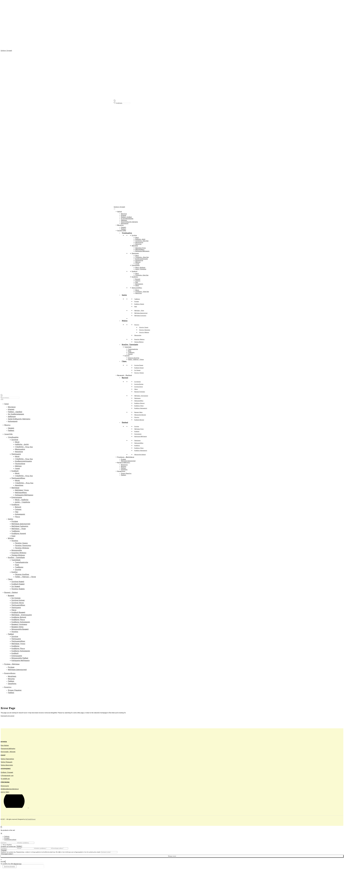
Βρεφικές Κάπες (138, 412)
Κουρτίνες (121, 471)
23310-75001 (5, 792)
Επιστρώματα (137, 434)
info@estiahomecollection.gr (10, 789)
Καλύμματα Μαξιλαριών (140, 436)
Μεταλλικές (124, 464)
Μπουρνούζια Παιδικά (140, 454)
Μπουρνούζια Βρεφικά (140, 414)
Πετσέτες (136, 417)
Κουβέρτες (137, 445)
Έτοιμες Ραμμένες (126, 473)
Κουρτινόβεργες (123, 462)
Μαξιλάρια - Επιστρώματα (141, 395)
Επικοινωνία (5, 786)
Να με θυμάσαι (7, 844)
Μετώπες (123, 466)
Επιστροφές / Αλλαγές (8, 752)
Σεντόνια (136, 426)
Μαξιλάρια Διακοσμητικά (128, 461)
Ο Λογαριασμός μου (7, 775)
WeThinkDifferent (30, 819)
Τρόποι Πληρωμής (6, 762)
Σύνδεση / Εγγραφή (7, 772)
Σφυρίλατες (124, 469)
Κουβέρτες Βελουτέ (139, 403)
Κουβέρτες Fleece (139, 405)
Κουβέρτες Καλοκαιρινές (140, 408)
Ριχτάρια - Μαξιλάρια (125, 457)
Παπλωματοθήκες (138, 400)
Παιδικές (123, 468)
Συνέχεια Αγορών (9, 866)
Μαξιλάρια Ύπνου (139, 429)
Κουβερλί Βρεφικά (139, 419)
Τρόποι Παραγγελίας (7, 759)
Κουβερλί (136, 431)
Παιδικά (125, 422)
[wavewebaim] (2, 399)
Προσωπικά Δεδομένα (8, 748)
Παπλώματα (137, 398)
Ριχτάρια (123, 459)
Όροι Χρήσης (5, 745)
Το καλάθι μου (5, 779)
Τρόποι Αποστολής (7, 765)
